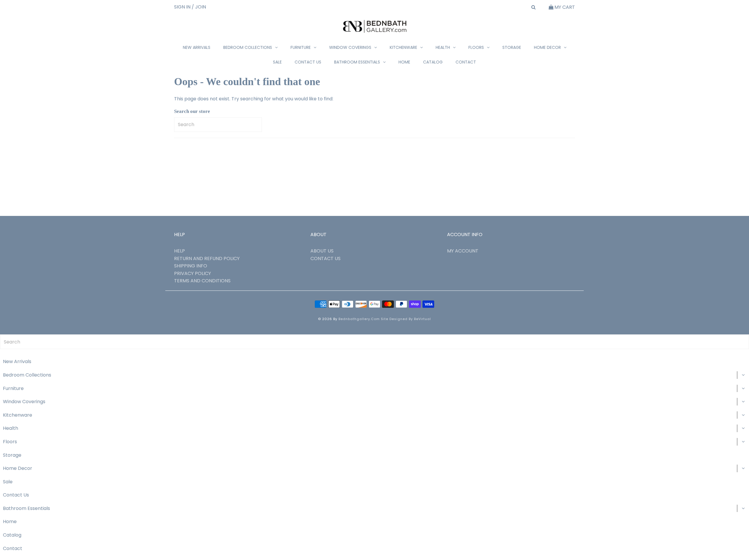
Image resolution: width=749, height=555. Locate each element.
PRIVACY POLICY (192, 273)
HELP (179, 251)
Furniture (301, 47)
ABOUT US (322, 251)
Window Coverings (350, 47)
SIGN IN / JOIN (190, 7)
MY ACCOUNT (462, 251)
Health (443, 47)
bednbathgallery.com (359, 319)
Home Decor (547, 47)
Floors (476, 47)
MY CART (564, 7)
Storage (511, 47)
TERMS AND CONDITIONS (202, 280)
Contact (466, 62)
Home (404, 62)
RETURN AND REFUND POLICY (207, 258)
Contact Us (308, 62)
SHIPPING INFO (190, 265)
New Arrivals (196, 47)
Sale (277, 62)
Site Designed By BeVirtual (406, 319)
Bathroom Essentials (357, 62)
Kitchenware (403, 47)
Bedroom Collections (247, 47)
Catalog (433, 62)
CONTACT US (325, 258)
